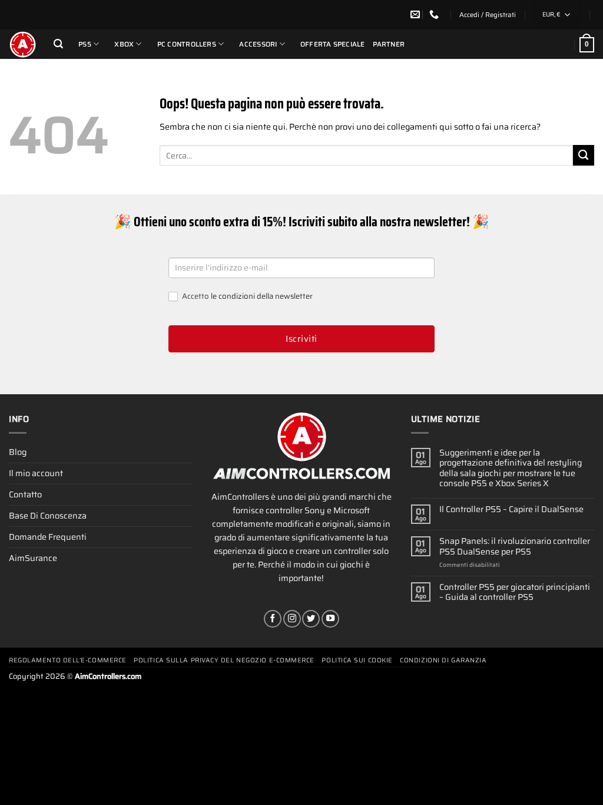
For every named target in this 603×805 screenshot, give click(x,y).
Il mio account (36, 473)
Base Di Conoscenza (48, 515)
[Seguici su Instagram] (292, 619)
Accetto (246, 297)
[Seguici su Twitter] (311, 619)
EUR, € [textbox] (551, 14)
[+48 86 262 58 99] (435, 14)
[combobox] (557, 14)
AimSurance (33, 558)
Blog (17, 452)
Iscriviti (301, 339)
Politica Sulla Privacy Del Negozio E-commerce (224, 660)
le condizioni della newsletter (262, 296)
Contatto (25, 494)
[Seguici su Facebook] (272, 619)
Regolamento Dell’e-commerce (68, 660)
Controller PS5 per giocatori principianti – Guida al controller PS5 (514, 592)
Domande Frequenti (48, 536)
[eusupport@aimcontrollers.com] (416, 14)
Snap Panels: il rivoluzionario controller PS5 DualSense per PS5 (514, 546)
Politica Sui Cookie (357, 660)
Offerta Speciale (332, 44)
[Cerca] (58, 43)
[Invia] (583, 155)
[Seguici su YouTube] (330, 619)
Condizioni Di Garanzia (443, 660)
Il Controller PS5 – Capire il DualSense (511, 509)
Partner (389, 44)
